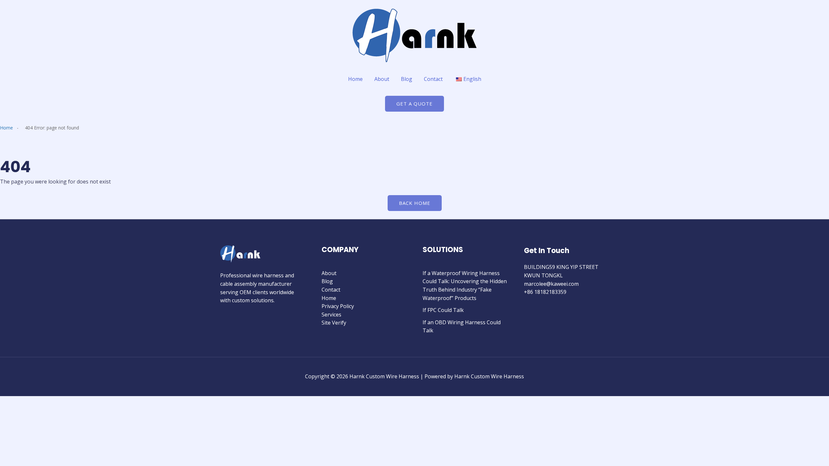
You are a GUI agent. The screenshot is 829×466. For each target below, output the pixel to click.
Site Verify (334, 322)
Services (331, 314)
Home (355, 79)
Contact (433, 79)
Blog (406, 79)
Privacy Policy (338, 306)
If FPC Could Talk (443, 310)
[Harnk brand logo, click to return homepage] (414, 35)
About (381, 79)
